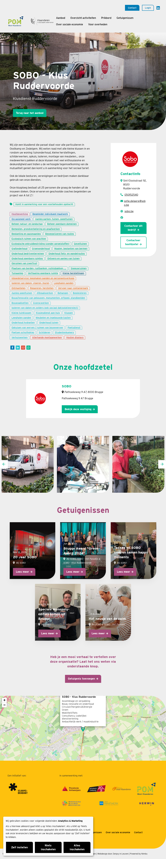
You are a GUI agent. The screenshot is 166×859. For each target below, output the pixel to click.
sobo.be (129, 211)
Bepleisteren (80, 293)
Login (148, 7)
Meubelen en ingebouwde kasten (53, 317)
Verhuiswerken (20, 337)
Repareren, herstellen (41, 288)
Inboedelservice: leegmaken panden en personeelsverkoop (43, 278)
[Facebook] (12, 348)
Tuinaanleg (17, 273)
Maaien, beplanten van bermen (70, 248)
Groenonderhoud (41, 248)
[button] (83, 729)
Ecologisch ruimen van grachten (29, 238)
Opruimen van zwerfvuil (24, 263)
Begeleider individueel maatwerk (50, 214)
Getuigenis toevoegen (81, 678)
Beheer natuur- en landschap (27, 223)
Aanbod (60, 17)
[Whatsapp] (28, 348)
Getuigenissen (125, 17)
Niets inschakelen (48, 847)
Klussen (68, 312)
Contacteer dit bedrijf (133, 227)
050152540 (131, 194)
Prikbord (106, 17)
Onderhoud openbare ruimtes (27, 258)
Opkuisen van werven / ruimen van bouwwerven (37, 327)
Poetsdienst (74, 327)
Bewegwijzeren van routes (59, 233)
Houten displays (74, 337)
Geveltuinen (80, 243)
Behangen (63, 293)
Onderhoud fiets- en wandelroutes (66, 253)
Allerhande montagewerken (47, 337)
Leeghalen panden (63, 283)
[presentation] (4, 464)
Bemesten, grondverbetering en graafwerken (36, 228)
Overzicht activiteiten (83, 17)
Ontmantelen (18, 288)
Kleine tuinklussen (21, 312)
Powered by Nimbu (138, 854)
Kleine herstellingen (73, 273)
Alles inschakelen (77, 847)
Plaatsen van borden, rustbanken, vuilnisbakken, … (39, 268)
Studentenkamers (64, 332)
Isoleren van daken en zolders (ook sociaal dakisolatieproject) (45, 307)
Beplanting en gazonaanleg (26, 233)
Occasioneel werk (21, 219)
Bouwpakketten (20, 302)
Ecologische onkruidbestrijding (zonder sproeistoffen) (40, 243)
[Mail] (23, 348)
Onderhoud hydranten (23, 322)
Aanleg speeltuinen (22, 293)
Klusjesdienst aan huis (48, 312)
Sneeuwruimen (79, 268)
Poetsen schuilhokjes (23, 332)
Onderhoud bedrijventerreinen (28, 253)
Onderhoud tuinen (48, 322)
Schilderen (44, 332)
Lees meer (22, 571)
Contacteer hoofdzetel (132, 242)
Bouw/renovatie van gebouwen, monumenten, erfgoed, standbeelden (48, 297)
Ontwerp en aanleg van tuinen (63, 258)
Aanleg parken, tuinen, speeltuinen (54, 219)
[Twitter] (18, 348)
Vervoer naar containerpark (73, 288)
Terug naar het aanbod (29, 113)
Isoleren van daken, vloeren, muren (30, 283)
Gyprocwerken (41, 302)
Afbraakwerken (45, 293)
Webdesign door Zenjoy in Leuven (112, 854)
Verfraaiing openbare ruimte (43, 273)
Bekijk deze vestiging (78, 409)
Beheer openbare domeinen (62, 223)
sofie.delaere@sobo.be (135, 203)
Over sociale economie (69, 24)
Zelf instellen (19, 847)
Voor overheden (97, 24)
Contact (132, 7)
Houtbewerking (20, 214)
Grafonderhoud (19, 248)
